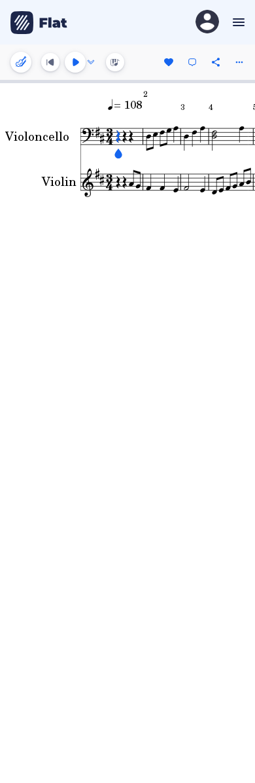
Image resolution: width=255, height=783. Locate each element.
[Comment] (192, 62)
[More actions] (239, 62)
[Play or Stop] (75, 62)
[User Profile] (207, 22)
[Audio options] (91, 62)
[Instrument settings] (20, 62)
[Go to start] (50, 62)
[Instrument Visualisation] (115, 62)
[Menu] (237, 22)
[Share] (216, 62)
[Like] (168, 62)
